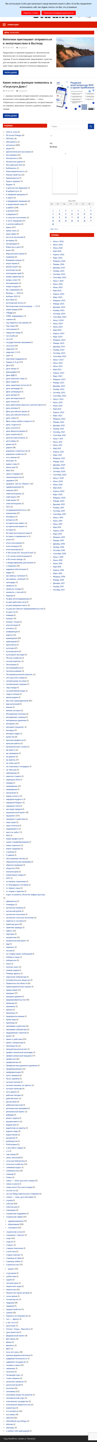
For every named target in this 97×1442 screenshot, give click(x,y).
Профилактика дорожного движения (21, 1065)
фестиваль (11, 1339)
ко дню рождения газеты (16, 605)
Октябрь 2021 (59, 432)
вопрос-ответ (12, 280)
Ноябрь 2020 (58, 468)
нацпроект (23, 47)
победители (11, 960)
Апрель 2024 (58, 333)
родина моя (11, 1125)
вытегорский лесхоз (14, 303)
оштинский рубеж (13, 911)
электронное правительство (18, 1404)
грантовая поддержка (15, 359)
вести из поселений (14, 237)
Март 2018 (57, 573)
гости (8, 339)
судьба (9, 1279)
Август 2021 (58, 438)
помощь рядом (12, 970)
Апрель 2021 (58, 452)
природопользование (15, 1016)
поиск (8, 964)
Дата (8, 365)
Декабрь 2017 (59, 583)
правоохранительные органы (18, 986)
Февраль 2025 (59, 300)
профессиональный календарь (19, 1052)
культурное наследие (15, 654)
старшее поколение (14, 1248)
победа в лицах (13, 957)
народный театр (13, 806)
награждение (11, 786)
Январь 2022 (58, 422)
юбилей (9, 1418)
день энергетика (13, 434)
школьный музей (13, 1385)
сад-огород (11, 1154)
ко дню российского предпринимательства (24, 608)
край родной (11, 641)
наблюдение (11, 773)
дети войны (11, 441)
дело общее (11, 368)
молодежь (10, 723)
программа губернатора (16, 1029)
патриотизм (11, 937)
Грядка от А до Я (13, 362)
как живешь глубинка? (15, 576)
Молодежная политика (16, 714)
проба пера (11, 1019)
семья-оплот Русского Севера (19, 1187)
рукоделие (10, 1138)
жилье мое (10, 467)
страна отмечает (13, 1255)
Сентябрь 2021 (59, 435)
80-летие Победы (14, 135)
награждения (11, 789)
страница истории (14, 1258)
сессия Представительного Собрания (22, 1194)
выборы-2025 (12, 296)
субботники (11, 1276)
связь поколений (13, 1157)
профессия (11, 1059)
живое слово (11, 464)
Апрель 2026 (58, 254)
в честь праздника (14, 221)
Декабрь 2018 (59, 544)
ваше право (11, 234)
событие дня (11, 1207)
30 (53, 224)
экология (10, 1388)
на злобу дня (11, 763)
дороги (9, 447)
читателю (10, 1371)
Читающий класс (13, 1375)
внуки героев (11, 263)
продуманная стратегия (16, 1033)
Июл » (56, 229)
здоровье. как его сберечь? (18, 484)
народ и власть (12, 796)
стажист (9, 1245)
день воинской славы (15, 378)
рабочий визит (12, 1098)
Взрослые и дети (13, 247)
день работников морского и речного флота (25, 405)
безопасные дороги (14, 161)
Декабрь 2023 (59, 346)
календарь (10, 582)
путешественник (13, 1082)
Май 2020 (57, 488)
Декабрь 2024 (59, 307)
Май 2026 (57, 251)
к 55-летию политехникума (18, 556)
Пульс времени (12, 1078)
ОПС (8, 878)
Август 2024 (58, 320)
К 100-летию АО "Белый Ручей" (19, 553)
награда (9, 783)
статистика (11, 1251)
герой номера (12, 309)
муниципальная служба (16, 746)
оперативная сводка (15, 875)
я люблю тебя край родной (17, 1431)
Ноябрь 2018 (58, 547)
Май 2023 (57, 369)
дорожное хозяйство (15, 454)
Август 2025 (58, 281)
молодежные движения (16, 720)
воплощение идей (13, 273)
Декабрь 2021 (59, 425)
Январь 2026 (58, 264)
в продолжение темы (15, 204)
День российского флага (16, 411)
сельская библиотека (15, 1161)
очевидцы (10, 904)
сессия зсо (11, 1190)
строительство (12, 1264)
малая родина (12, 697)
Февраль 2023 (59, 379)
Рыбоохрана (11, 1144)
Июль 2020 (58, 481)
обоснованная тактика (15, 858)
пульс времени (12, 1075)
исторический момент (15, 526)
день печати (11, 401)
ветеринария (11, 244)
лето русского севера (15, 677)
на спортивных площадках (17, 766)
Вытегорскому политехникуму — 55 (22, 306)
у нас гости (11, 1322)
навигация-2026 (13, 779)
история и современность (17, 536)
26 (72, 221)
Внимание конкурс (14, 260)
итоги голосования (14, 543)
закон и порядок (13, 474)
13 (78, 214)
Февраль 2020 (59, 498)
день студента (12, 424)
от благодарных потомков (17, 885)
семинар (9, 1174)
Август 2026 (58, 241)
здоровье (10, 480)
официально (11, 901)
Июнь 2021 (57, 445)
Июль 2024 (58, 323)
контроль (10, 628)
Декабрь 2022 (59, 386)
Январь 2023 (58, 382)
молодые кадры (13, 733)
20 (78, 217)
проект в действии (14, 1039)
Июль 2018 (57, 560)
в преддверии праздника (16, 201)
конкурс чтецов (12, 622)
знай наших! (11, 500)
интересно (10, 520)
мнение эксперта (13, 710)
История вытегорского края (18, 533)
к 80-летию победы (14, 559)
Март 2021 (57, 455)
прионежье (10, 1013)
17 (59, 217)
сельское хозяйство (14, 1164)
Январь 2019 (58, 540)
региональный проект (15, 1111)
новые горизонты (13, 845)
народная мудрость (14, 799)
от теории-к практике (15, 891)
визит (8, 250)
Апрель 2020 (58, 491)
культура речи (12, 651)
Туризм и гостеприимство (17, 1316)
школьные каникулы (15, 1381)
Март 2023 (57, 376)
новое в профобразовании (17, 842)
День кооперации (13, 391)
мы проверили (12, 753)
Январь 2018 (58, 580)
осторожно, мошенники (16, 881)
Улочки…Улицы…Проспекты (18, 1329)
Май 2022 (57, 409)
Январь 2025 (58, 304)
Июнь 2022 (58, 405)
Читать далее (11, 73)
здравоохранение (13, 487)
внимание (10, 257)
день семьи (11, 418)
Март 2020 (57, 494)
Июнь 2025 (58, 287)
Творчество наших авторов (18, 1293)
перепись (10, 947)
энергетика (11, 1408)
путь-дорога (11, 1092)
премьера (10, 1003)
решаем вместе (13, 1121)
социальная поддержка (16, 1213)
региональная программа (17, 1108)
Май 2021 (57, 448)
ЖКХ (8, 470)
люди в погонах (12, 694)
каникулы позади (13, 589)
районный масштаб (14, 1105)
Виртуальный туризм (15, 253)
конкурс (9, 618)
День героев (11, 382)
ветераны (10, 240)
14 (84, 214)
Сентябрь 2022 (59, 396)
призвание (10, 1006)
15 (90, 214)
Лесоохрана (11, 664)
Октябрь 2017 (59, 590)
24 (59, 221)
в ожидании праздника (16, 194)
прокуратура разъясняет (16, 1049)
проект (9, 1036)
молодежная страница (16, 717)
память (9, 931)
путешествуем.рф (14, 1088)
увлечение (10, 1326)
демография (11, 372)
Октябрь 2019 (59, 511)
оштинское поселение (15, 914)
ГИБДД (9, 313)
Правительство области (16, 983)
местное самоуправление (17, 701)
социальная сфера (14, 1217)
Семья (9, 1177)
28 (84, 221)
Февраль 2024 (59, 340)
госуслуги (10, 346)
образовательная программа (18, 862)
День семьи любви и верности (19, 421)
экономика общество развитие (19, 1395)
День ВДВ (10, 375)
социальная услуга (14, 1232)
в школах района (13, 224)
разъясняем (11, 1102)
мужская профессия (15, 740)
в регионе (10, 211)
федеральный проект (15, 1335)
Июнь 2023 (58, 366)
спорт (8, 1238)
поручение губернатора (16, 977)
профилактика (12, 1062)
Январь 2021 (58, 461)
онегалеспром (12, 871)
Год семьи (10, 326)
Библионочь (11, 168)
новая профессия (13, 839)
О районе (10, 855)
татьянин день (12, 1283)
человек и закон (13, 1365)
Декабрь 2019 (59, 504)
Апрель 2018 (58, 570)
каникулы (10, 585)
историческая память (15, 523)
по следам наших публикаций (19, 954)
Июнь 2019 (57, 524)
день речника (12, 408)
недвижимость (12, 829)
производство (12, 1046)
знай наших (11, 497)
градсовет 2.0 (12, 352)
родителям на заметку (16, 1128)
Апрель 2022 (58, 412)
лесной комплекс (13, 661)
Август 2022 (58, 399)
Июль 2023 (58, 363)
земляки (9, 490)
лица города (11, 687)
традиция (10, 1306)
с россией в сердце (14, 1148)
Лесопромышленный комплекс (19, 674)
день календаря (13, 388)
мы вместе (10, 750)
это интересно (12, 1411)
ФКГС (8, 1349)
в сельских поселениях (16, 217)
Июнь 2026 (58, 248)
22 (91, 217)
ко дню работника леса (16, 602)
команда (9, 615)
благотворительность (15, 171)
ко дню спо (11, 612)
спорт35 (9, 1242)
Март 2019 (57, 534)
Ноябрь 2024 (58, 310)
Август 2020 (58, 478)
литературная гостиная (16, 681)
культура (10, 648)
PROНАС (10, 138)
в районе (10, 207)
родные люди (12, 1131)
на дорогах (10, 756)
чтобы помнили (12, 1378)
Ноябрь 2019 (58, 507)
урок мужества (12, 1332)
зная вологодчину (13, 503)
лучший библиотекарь (15, 691)
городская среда (13, 332)
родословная (11, 1134)
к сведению (11, 566)
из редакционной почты (16, 510)
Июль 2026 (58, 244)
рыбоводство (12, 1141)
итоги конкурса (12, 546)
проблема (10, 1023)
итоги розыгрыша (13, 549)
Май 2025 (57, 290)
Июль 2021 (57, 442)
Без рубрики (11, 155)
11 (65, 214)
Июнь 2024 (58, 327)
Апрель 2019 (58, 530)
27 (78, 221)
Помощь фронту (13, 973)
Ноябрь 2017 (58, 586)
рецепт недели (12, 1118)
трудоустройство (13, 1309)
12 (72, 214)
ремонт (11, 1269)
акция (8, 148)
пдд (7, 944)
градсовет (10, 349)
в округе (9, 197)
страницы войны (13, 1261)
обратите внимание (14, 865)
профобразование (14, 1069)
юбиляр (9, 1424)
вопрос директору (14, 276)
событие (10, 1203)
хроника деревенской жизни (18, 1355)
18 (65, 217)
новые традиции (13, 848)
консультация (12, 625)
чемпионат (10, 1368)
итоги (8, 539)
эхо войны (10, 1414)
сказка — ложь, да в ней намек (19, 1197)
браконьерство (12, 178)
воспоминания (12, 283)
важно (8, 227)
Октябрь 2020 (59, 471)
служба (9, 1200)
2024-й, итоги (12, 132)
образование (13, 1224)
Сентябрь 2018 (59, 553)
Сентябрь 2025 (59, 277)
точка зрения (11, 1296)
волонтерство (12, 270)
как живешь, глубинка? (16, 579)
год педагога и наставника (17, 322)
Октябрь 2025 (59, 274)
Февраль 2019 (59, 537)
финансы (10, 1345)
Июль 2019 (57, 521)
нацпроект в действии (15, 819)
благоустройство (13, 175)
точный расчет (12, 1299)
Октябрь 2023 (59, 353)
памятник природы (14, 927)
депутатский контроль (15, 438)
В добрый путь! (12, 191)
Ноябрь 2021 (58, 429)
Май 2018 (57, 567)
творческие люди (13, 1286)
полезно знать (12, 967)
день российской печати (16, 415)
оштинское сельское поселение (20, 917)
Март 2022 (57, 415)
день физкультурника (15, 431)
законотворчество (14, 477)
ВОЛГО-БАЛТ (12, 267)
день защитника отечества (17, 385)
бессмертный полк (14, 165)
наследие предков (14, 809)
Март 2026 (57, 258)
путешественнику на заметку (18, 1085)
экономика (10, 1391)
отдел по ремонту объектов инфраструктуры (25, 894)
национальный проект (15, 812)
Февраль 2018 (59, 576)
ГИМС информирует (15, 316)
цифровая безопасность (16, 1358)
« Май (51, 229)
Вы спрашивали (13, 290)
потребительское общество (18, 980)
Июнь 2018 (57, 563)
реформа (10, 1115)
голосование (11, 329)
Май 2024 (57, 330)
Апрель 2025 (58, 294)
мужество (10, 737)
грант (8, 355)
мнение (9, 707)
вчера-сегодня (12, 286)
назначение (11, 793)
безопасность (12, 158)
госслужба (10, 336)
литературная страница (16, 684)
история (9, 530)
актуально (10, 145)
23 (53, 221)
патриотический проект (16, 940)
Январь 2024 (58, 343)
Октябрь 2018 (59, 550)
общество (10, 868)
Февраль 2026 (59, 261)
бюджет (9, 184)
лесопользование (13, 671)
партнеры (10, 934)
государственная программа (18, 342)
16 (53, 217)
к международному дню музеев (19, 562)
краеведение (11, 638)
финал (9, 1342)
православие (11, 990)
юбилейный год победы (16, 1421)
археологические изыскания (18, 152)
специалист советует (15, 1235)
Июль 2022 (58, 402)
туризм (9, 1312)
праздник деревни (14, 996)
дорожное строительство (17, 451)
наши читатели (12, 825)
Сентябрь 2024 (59, 317)
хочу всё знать (12, 1352)
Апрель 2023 (58, 373)
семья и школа (12, 1184)
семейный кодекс (13, 1167)
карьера (9, 595)
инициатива (11, 513)
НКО (8, 835)
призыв (9, 1009)
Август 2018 (58, 557)
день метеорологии (14, 398)
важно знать (11, 230)
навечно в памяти (13, 776)
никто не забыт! (13, 832)
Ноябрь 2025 (58, 271)
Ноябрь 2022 (58, 389)
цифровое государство (16, 1362)
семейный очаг (12, 1171)
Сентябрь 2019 (59, 514)
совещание (11, 1210)
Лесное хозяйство (14, 658)
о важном (10, 852)
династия (10, 444)
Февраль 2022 (59, 419)
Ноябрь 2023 (58, 350)
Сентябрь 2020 (59, 474)
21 (84, 217)
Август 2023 (58, 360)
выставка (10, 299)
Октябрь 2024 (59, 313)
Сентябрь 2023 (59, 356)
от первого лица (13, 888)
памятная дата (12, 924)
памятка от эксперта (15, 921)
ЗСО (8, 507)
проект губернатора (14, 1042)
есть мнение (11, 457)
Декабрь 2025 (59, 267)
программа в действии (15, 1026)
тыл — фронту (12, 1319)
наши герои (11, 822)
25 (66, 221)
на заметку (11, 760)
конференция (12, 631)
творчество (11, 1289)
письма (9, 950)
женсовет (10, 460)
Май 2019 (57, 527)
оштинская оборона (14, 908)
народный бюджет (14, 802)
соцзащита (12, 1227)
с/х (7, 1151)
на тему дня (11, 770)
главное (9, 319)
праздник (10, 993)
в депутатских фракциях (17, 188)
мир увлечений (12, 704)
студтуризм (11, 1273)
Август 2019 (58, 517)
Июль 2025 (58, 284)
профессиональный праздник (19, 1056)
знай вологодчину (13, 493)
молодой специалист (15, 727)
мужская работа (13, 743)
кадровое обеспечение (16, 569)
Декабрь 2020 (59, 465)
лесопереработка (13, 668)
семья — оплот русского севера (20, 1180)
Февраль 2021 (59, 458)
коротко (9, 635)
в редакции (11, 214)
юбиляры (10, 1427)
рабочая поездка (13, 1095)
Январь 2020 (58, 501)
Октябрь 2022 (59, 392)
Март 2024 (57, 336)
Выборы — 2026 (13, 293)
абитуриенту (11, 142)
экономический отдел (15, 1398)
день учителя (12, 428)
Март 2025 (57, 297)
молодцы (10, 730)
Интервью (10, 516)
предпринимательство (16, 1000)
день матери (11, 395)
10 (59, 214)
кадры (8, 572)
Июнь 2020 (58, 484)
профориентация (13, 1072)
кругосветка (11, 645)
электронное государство (17, 1401)
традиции (10, 1302)
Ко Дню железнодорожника (18, 599)
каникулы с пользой (14, 592)
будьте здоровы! (13, 181)
